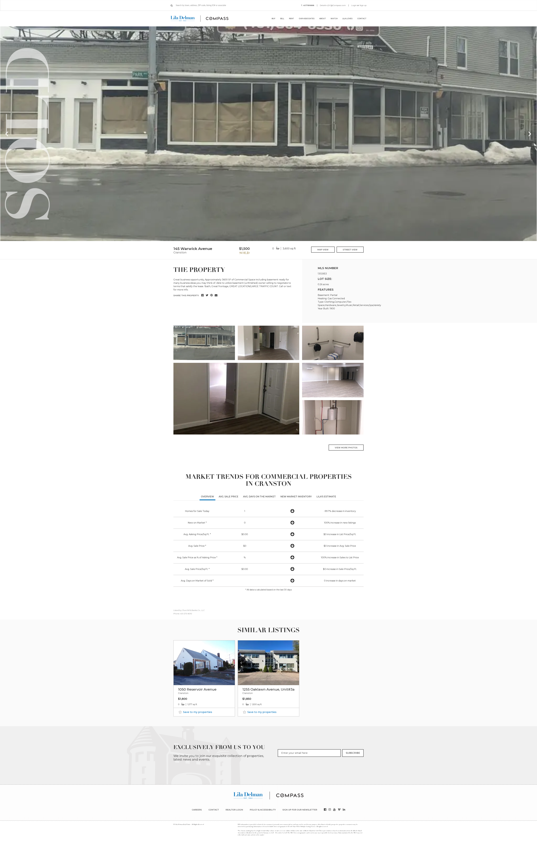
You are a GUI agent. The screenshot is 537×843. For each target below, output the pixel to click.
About (322, 18)
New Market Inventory (296, 496)
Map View (322, 249)
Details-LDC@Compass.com (333, 5)
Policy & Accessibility (263, 809)
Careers (197, 809)
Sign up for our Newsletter (299, 809)
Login (354, 5)
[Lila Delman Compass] (203, 18)
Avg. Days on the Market (259, 496)
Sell (282, 18)
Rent (291, 18)
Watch (334, 18)
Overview (207, 496)
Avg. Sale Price (228, 496)
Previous (7, 134)
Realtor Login (234, 809)
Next (530, 134)
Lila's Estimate (326, 496)
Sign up (363, 5)
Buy (273, 18)
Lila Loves (347, 18)
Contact (361, 18)
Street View (350, 249)
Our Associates (306, 18)
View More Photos (346, 447)
